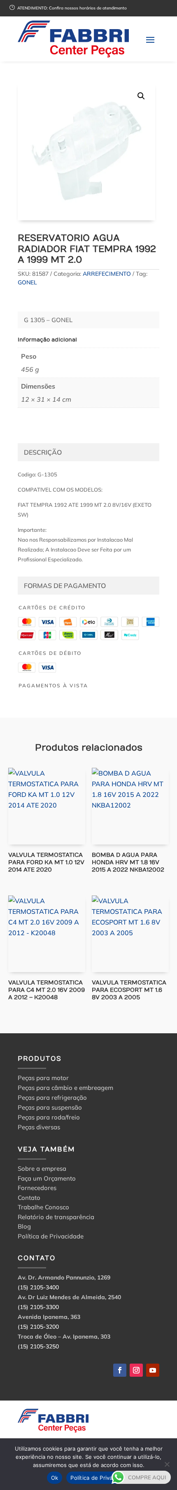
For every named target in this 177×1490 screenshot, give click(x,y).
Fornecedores (37, 1189)
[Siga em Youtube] (152, 1370)
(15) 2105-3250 (38, 1346)
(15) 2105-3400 (38, 1287)
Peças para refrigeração (52, 1097)
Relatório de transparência (56, 1218)
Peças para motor (43, 1078)
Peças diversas (39, 1127)
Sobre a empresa (42, 1169)
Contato (29, 1199)
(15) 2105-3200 (38, 1326)
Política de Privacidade (51, 1237)
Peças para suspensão (50, 1107)
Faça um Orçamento (47, 1179)
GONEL (27, 282)
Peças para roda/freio (49, 1117)
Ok (54, 1477)
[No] (167, 1464)
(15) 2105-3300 (38, 1307)
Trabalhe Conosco (43, 1208)
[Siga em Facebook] (119, 1370)
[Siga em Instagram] (136, 1370)
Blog (24, 1227)
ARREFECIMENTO (107, 273)
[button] (141, 96)
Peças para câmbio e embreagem (65, 1088)
